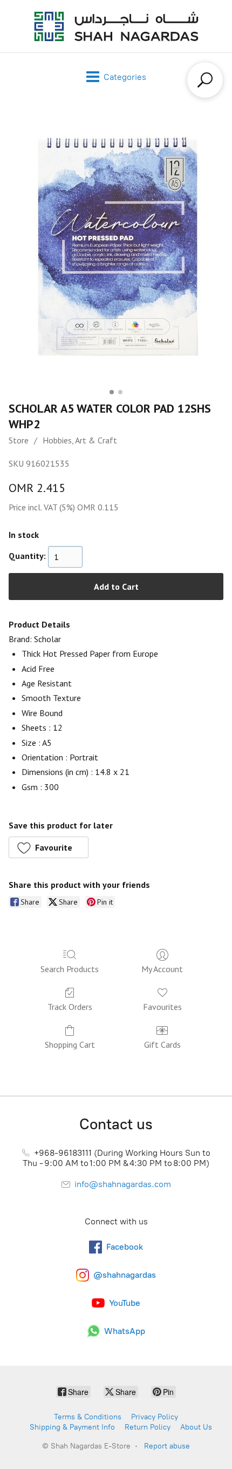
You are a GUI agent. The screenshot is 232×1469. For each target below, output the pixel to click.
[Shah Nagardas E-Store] (116, 26)
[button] (48, 847)
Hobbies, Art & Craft (80, 440)
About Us (196, 1427)
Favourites (162, 1006)
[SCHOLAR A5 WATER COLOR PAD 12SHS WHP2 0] (116, 248)
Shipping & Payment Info (72, 1427)
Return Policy (147, 1427)
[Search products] (205, 80)
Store (19, 440)
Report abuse (167, 1446)
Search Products (69, 968)
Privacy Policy (154, 1416)
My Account (162, 968)
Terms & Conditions (87, 1416)
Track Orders (69, 1006)
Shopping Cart (70, 1044)
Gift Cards (162, 1044)
